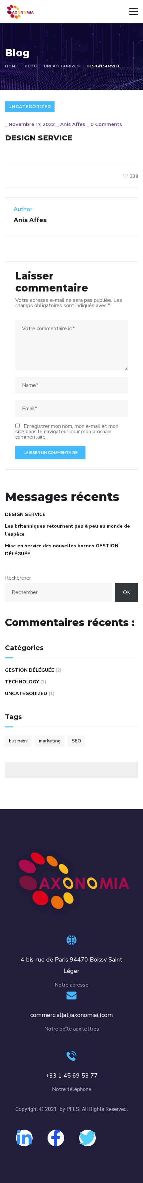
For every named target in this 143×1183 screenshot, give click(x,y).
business (18, 741)
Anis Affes (72, 124)
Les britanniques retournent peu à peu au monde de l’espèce (67, 530)
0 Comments (106, 124)
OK (126, 592)
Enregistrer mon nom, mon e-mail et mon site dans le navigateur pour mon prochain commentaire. (66, 432)
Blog (31, 66)
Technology (22, 682)
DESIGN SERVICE (25, 514)
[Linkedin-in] (24, 1138)
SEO (76, 741)
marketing (50, 741)
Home (11, 66)
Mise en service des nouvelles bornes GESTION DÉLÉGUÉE (61, 550)
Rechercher (18, 578)
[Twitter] (87, 1138)
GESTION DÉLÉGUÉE (29, 670)
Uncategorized (61, 66)
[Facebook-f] (56, 1138)
